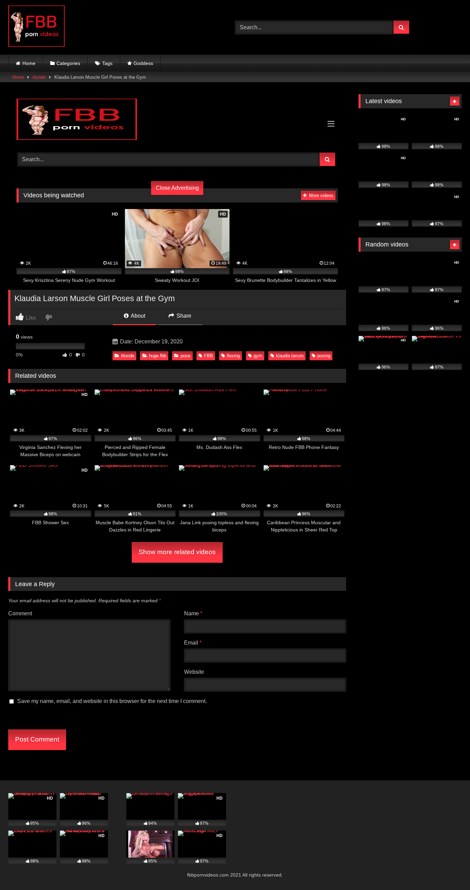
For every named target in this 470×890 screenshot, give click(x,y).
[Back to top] (448, 869)
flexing (233, 355)
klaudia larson (289, 355)
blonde (39, 77)
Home (28, 63)
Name (193, 613)
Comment (20, 613)
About (137, 316)
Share (183, 316)
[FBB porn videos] (36, 27)
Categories (68, 63)
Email (193, 643)
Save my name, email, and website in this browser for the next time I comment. (112, 701)
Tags (107, 63)
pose (185, 355)
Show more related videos (177, 552)
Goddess (143, 63)
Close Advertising (177, 188)
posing (323, 355)
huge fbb (157, 355)
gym (258, 355)
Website (194, 672)
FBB (208, 355)
